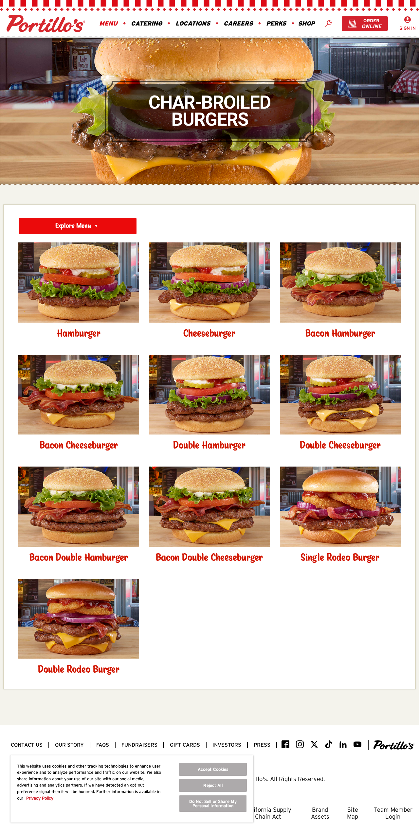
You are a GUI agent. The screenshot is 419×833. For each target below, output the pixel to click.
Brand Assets (320, 813)
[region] (131, 789)
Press (262, 745)
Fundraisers (139, 745)
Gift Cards (185, 745)
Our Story (69, 745)
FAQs (102, 745)
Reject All (212, 785)
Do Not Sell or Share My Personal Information (213, 803)
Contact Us (27, 745)
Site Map (352, 813)
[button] (108, 23)
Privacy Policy (39, 798)
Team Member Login (392, 813)
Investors (226, 745)
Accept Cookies (213, 769)
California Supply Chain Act (268, 813)
